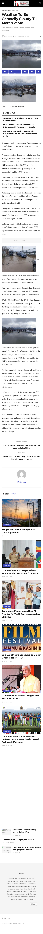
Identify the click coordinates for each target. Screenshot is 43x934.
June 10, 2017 (18, 835)
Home (4, 10)
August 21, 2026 (7, 576)
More (33, 904)
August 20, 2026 (7, 702)
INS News (9, 923)
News (9, 10)
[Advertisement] (19, 789)
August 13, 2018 (9, 842)
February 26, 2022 (24, 36)
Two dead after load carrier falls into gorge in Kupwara (27, 848)
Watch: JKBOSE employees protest (18, 840)
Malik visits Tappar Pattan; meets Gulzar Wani (24, 831)
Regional (15, 10)
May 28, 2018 (17, 852)
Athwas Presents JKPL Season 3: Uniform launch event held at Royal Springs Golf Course (20, 739)
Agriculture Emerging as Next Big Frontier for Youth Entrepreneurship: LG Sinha (21, 133)
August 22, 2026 (7, 536)
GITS (22, 923)
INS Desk (11, 36)
